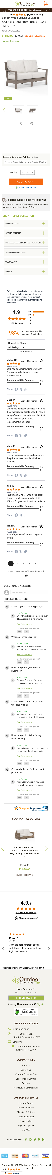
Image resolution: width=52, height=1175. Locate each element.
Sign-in (40, 1004)
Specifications (13, 233)
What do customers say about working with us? (27, 703)
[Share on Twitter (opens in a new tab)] (21, 389)
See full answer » (24, 624)
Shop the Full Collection (18, 215)
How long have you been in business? (25, 669)
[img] (26, 908)
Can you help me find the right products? (27, 771)
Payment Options (26, 1125)
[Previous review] (3, 948)
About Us (26, 1065)
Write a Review (26, 351)
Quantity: (13, 172)
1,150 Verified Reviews (26, 912)
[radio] (36, 311)
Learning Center (26, 1103)
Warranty (11, 262)
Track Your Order (26, 1116)
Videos (8, 271)
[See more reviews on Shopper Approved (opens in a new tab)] (25, 389)
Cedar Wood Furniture (26, 1078)
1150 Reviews (17, 323)
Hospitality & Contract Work (26, 1087)
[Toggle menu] (4, 4)
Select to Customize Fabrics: (20, 157)
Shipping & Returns (26, 1112)
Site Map (26, 1130)
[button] (19, 631)
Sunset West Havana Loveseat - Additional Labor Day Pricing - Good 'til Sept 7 (24, 852)
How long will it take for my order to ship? (26, 737)
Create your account (26, 998)
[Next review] (49, 948)
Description (12, 223)
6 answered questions (10, 41)
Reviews (26, 1083)
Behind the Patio (26, 1107)
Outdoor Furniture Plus (26, 1074)
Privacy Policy (26, 1121)
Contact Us (26, 1070)
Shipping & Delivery (15, 252)
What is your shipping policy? (27, 606)
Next (48, 110)
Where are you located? (24, 637)
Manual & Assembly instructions (23, 243)
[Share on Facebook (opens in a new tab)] (16, 390)
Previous (4, 110)
